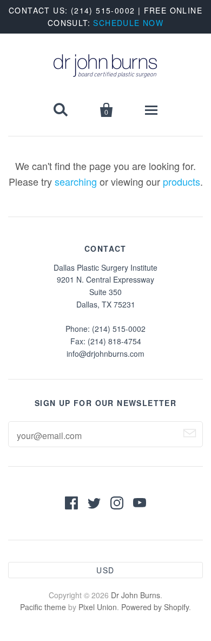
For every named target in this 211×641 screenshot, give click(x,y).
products (181, 181)
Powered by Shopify (155, 606)
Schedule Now (128, 22)
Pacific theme (43, 606)
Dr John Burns (135, 595)
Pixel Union (97, 606)
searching (76, 181)
